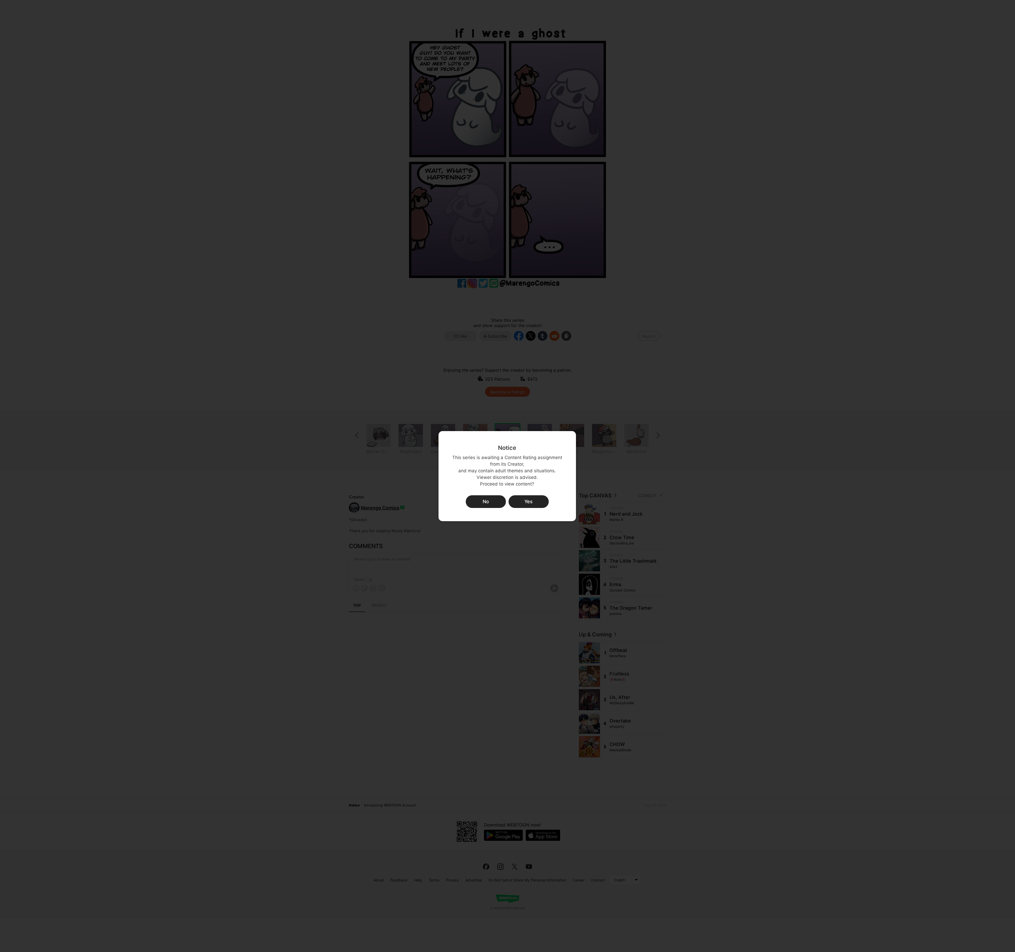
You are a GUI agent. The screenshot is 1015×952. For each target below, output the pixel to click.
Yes (528, 501)
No (486, 501)
